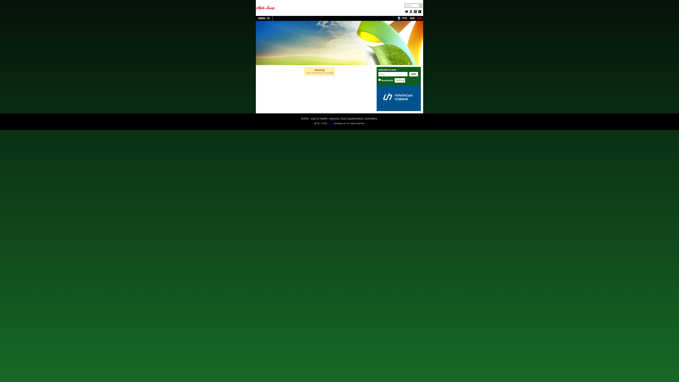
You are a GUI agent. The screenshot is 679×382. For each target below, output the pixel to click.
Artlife (330, 123)
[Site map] (411, 11)
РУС (404, 18)
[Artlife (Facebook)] (419, 11)
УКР (412, 18)
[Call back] (406, 11)
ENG (419, 18)
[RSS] (415, 11)
